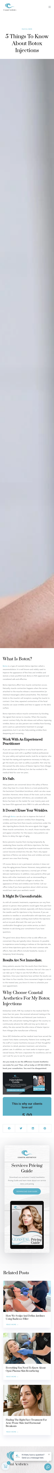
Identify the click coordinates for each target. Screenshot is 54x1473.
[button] (9, 1128)
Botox (5, 666)
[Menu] (49, 7)
